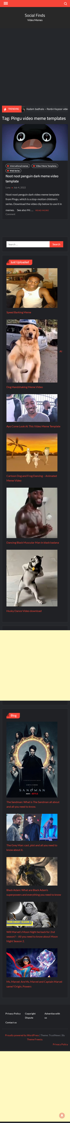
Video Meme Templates (46, 166)
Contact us (11, 1022)
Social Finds (35, 15)
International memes (19, 166)
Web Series (15, 170)
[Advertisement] (35, 67)
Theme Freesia (34, 1039)
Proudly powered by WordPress (22, 1035)
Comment (10, 214)
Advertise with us (52, 1015)
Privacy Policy (13, 1013)
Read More (42, 210)
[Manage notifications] (62, 1115)
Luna (8, 187)
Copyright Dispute (30, 1015)
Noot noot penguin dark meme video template (32, 178)
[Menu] (5, 3)
